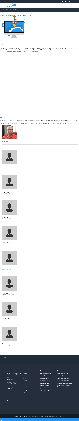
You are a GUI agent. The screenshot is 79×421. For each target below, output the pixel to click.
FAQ (24, 392)
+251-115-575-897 (13, 380)
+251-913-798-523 (13, 383)
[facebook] (10, 396)
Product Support (26, 389)
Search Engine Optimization (45, 375)
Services (44, 5)
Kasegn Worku (5, 192)
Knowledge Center (26, 390)
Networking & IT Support (44, 385)
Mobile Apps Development (45, 380)
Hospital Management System (62, 373)
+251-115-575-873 (11, 379)
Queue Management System (62, 376)
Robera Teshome (6, 268)
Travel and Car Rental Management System (63, 386)
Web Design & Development (45, 373)
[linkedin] (10, 407)
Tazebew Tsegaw (6, 318)
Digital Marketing (43, 376)
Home (10, 9)
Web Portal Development (45, 388)
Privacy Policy (26, 376)
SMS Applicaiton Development (45, 390)
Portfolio (56, 5)
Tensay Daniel (5, 293)
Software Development (44, 378)
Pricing (50, 5)
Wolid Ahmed (5, 217)
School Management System (62, 375)
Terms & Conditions (27, 375)
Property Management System (62, 381)
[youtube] (10, 405)
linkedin (5, 148)
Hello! (38, 5)
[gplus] (10, 400)
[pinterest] (10, 403)
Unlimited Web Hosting (44, 383)
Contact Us (69, 5)
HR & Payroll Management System (63, 380)
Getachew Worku (6, 242)
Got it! (1, 420)
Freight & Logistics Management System (64, 383)
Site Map (25, 380)
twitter (5, 145)
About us (25, 373)
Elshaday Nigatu (6, 343)
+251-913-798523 (58, 1)
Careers (24, 378)
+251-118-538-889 (13, 382)
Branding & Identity (43, 381)
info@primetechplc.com (67, 1)
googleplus (6, 146)
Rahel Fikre (4, 167)
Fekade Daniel (5, 141)
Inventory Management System (63, 378)
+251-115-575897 (50, 1)
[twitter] (10, 398)
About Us (62, 5)
